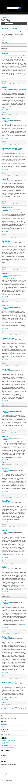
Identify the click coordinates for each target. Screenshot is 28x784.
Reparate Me (5, 179)
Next (25, 708)
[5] (15, 45)
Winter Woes (5, 436)
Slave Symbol (5, 469)
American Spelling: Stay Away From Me (12, 148)
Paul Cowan (5, 42)
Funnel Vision (5, 601)
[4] (14, 45)
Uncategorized (23, 55)
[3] (12, 45)
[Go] (20, 8)
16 (23, 708)
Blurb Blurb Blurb (6, 241)
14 (19, 708)
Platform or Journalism (7, 207)
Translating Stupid (6, 682)
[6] (17, 45)
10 (12, 708)
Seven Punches (5, 410)
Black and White (6, 501)
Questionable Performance (8, 338)
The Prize (4, 530)
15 (21, 708)
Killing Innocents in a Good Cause (9, 28)
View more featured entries (26, 45)
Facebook (14, 10)
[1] (9, 45)
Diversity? (4, 273)
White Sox (4, 87)
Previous (5, 708)
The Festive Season (7, 637)
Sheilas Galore (5, 306)
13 (17, 708)
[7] (19, 45)
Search (14, 23)
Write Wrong (5, 53)
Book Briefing (18, 153)
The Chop (4, 567)
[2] (10, 45)
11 (14, 708)
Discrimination (5, 119)
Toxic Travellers (6, 369)
